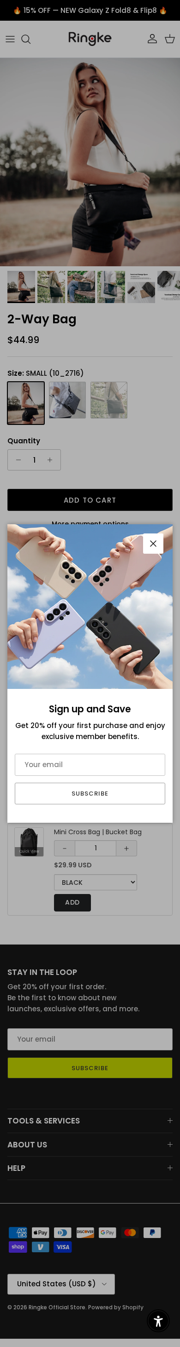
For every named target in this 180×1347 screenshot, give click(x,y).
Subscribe (90, 793)
